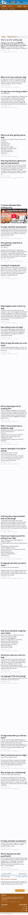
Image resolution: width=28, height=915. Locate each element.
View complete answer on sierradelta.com (10, 464)
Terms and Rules (13, 901)
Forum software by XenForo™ (6, 913)
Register (20, 6)
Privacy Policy (5, 901)
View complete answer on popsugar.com (10, 869)
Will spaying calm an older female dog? (6, 875)
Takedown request (6, 50)
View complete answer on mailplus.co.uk (10, 278)
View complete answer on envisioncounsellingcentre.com (13, 768)
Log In (24, 6)
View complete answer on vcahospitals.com (10, 87)
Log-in (24, 906)
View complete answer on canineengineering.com (12, 261)
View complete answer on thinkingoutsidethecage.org (12, 177)
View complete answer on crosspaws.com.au (11, 672)
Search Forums (4, 8)
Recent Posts (12, 8)
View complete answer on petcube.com (9, 444)
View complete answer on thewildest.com (10, 788)
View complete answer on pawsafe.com (9, 421)
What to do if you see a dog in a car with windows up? (19, 875)
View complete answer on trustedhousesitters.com (12, 578)
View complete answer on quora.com (9, 52)
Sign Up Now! (20, 890)
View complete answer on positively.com (10, 156)
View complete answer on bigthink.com (9, 323)
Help (19, 901)
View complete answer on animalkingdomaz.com (11, 238)
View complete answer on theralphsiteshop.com (11, 558)
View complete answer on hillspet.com (9, 107)
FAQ (2, 906)
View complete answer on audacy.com (9, 683)
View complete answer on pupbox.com (9, 354)
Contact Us (23, 910)
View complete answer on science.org (9, 338)
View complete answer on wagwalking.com (10, 751)
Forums (4, 6)
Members (10, 6)
